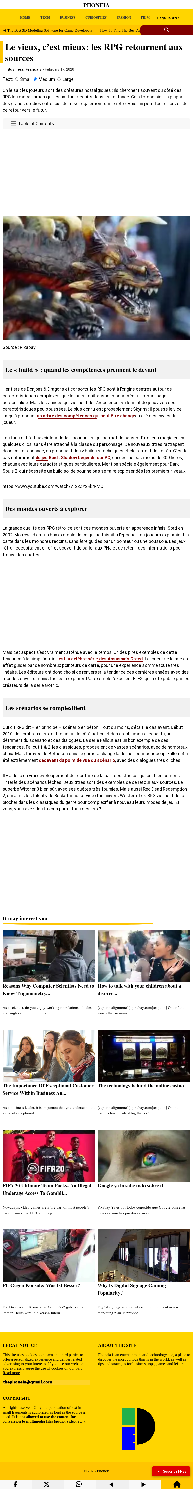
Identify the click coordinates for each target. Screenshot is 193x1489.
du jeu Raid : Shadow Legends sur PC (73, 457)
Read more (11, 1373)
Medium (47, 79)
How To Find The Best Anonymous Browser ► (137, 30)
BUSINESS (67, 17)
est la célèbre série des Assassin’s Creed (101, 658)
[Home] (177, 1486)
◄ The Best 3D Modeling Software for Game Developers (47, 30)
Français (33, 69)
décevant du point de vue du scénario (77, 760)
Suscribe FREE (174, 1471)
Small (25, 79)
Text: (8, 79)
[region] (96, 174)
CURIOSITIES (96, 17)
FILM (145, 17)
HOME (25, 17)
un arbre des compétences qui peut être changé (86, 415)
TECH (45, 17)
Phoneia (96, 5)
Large (68, 79)
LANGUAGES (167, 18)
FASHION (124, 17)
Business (16, 69)
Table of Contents (36, 123)
